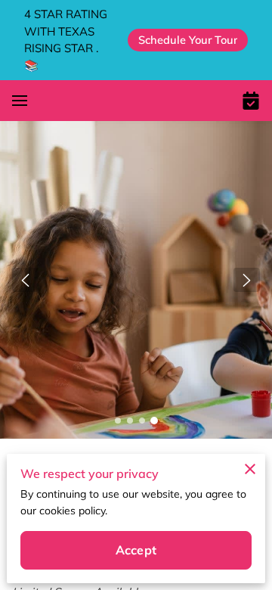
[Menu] (19, 100)
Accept (136, 549)
